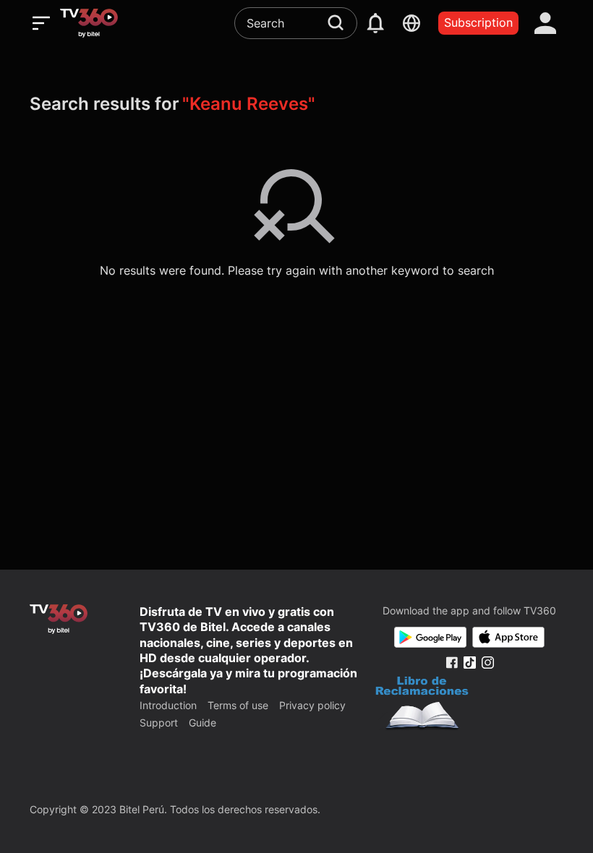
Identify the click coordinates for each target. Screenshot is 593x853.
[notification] (375, 23)
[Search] (335, 22)
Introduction (168, 705)
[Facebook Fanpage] (451, 662)
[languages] (411, 23)
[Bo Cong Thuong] (422, 705)
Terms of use (238, 705)
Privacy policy (312, 705)
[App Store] (508, 637)
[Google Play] (430, 637)
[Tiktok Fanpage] (470, 662)
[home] (89, 23)
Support (159, 722)
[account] (545, 23)
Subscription (478, 22)
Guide (202, 722)
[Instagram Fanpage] (488, 662)
